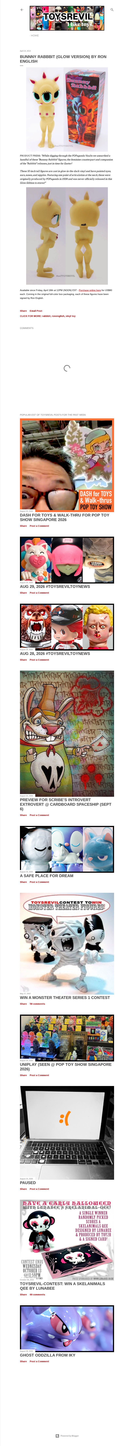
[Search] (112, 9)
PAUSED (28, 1183)
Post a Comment (39, 526)
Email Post (36, 311)
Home (35, 35)
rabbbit (46, 316)
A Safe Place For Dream (46, 876)
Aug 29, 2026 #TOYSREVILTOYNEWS (55, 586)
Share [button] (23, 311)
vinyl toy (70, 316)
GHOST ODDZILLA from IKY (47, 1355)
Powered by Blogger (70, 1436)
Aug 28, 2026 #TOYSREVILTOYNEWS (55, 653)
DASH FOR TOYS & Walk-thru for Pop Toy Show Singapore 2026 (64, 517)
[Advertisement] (67, 1395)
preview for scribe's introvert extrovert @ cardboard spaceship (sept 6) (65, 804)
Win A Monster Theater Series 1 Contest (65, 997)
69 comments (37, 1294)
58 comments (37, 1004)
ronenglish (58, 316)
